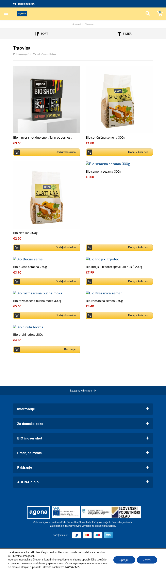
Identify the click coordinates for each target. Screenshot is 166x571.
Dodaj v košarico (66, 152)
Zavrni (147, 559)
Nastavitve (72, 567)
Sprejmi (124, 559)
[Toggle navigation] (6, 13)
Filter (127, 33)
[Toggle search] (148, 13)
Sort (44, 33)
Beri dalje (70, 349)
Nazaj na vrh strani (81, 390)
